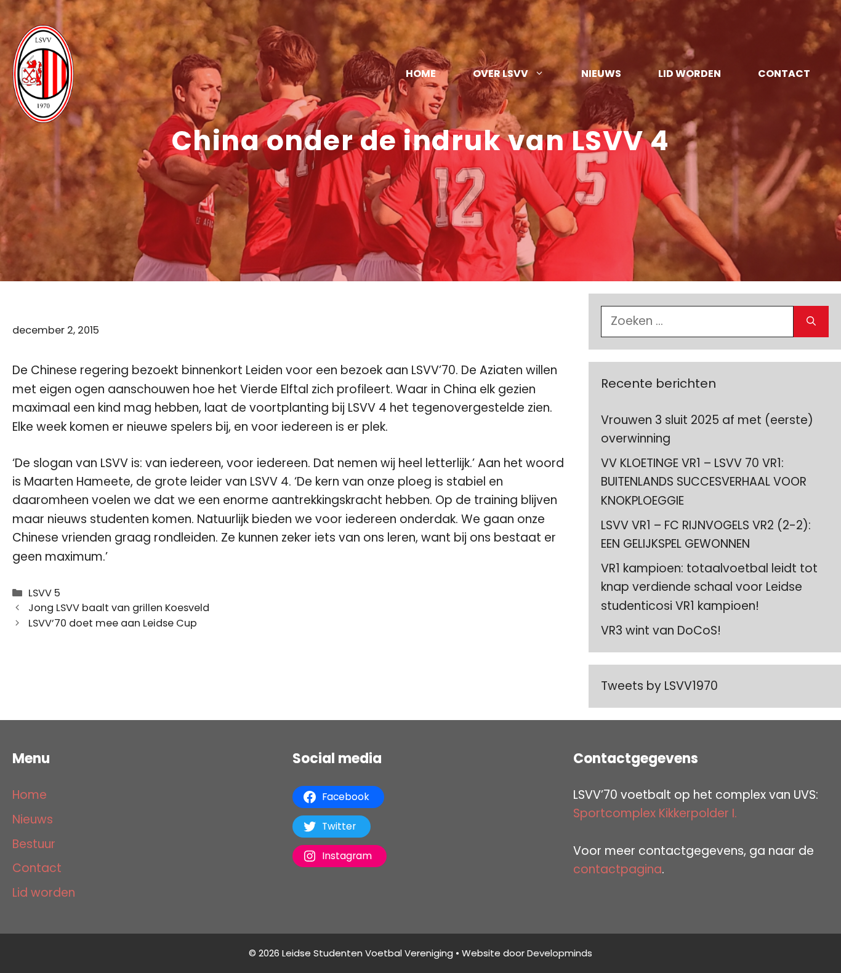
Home (421, 73)
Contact (784, 73)
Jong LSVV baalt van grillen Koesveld (118, 608)
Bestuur (33, 844)
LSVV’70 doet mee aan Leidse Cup (112, 623)
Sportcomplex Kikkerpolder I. (655, 813)
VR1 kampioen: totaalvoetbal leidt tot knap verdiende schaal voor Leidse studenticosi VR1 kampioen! (709, 587)
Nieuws (601, 73)
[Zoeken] (811, 321)
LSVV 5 (44, 593)
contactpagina (617, 869)
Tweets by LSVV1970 (659, 686)
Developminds (559, 953)
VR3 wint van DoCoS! (661, 630)
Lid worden (689, 73)
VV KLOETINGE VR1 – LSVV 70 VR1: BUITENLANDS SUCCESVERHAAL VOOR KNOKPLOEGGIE (704, 482)
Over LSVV (500, 73)
